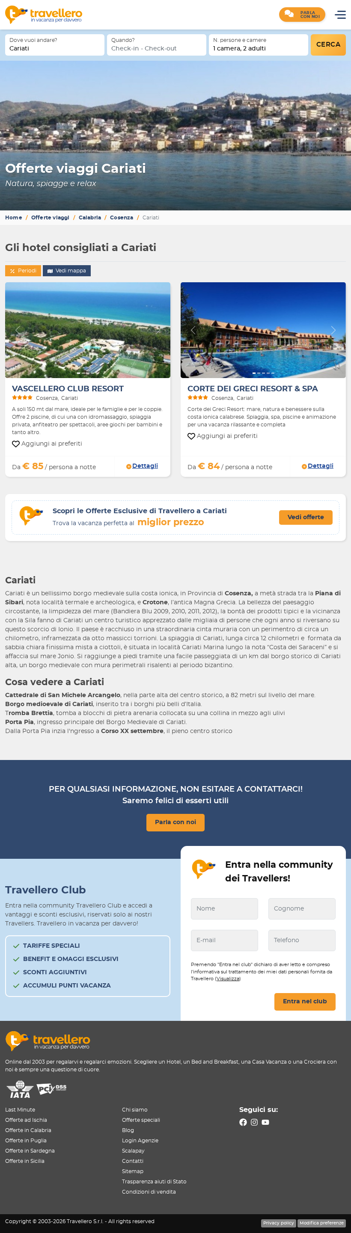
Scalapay (133, 1150)
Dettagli (145, 466)
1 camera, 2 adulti (239, 49)
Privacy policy (278, 1223)
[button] (302, 14)
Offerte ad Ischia (26, 1120)
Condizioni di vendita (149, 1192)
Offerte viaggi (50, 217)
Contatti (132, 1161)
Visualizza (228, 978)
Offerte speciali (141, 1120)
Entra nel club (305, 1002)
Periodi (26, 270)
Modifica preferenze (322, 1223)
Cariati (19, 49)
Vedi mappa (70, 270)
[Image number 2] (83, 373)
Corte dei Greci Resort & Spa (252, 389)
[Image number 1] (78, 373)
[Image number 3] (87, 373)
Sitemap (132, 1171)
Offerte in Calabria (28, 1130)
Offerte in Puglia (26, 1140)
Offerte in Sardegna (30, 1150)
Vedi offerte (306, 517)
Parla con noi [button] (175, 822)
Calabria (90, 217)
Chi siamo (135, 1109)
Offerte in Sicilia (25, 1161)
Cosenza (121, 217)
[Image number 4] (92, 373)
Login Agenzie (140, 1140)
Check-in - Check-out (144, 49)
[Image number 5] (97, 373)
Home (13, 217)
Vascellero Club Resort (68, 389)
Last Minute (20, 1109)
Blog (128, 1130)
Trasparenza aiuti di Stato (154, 1181)
